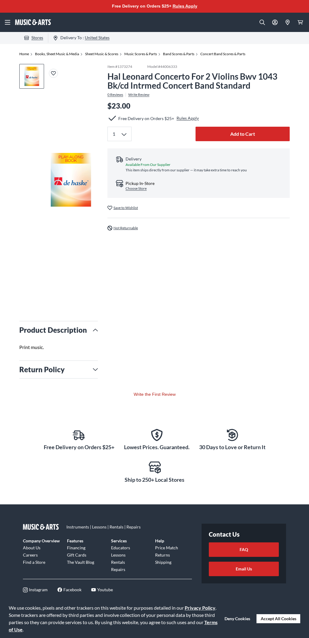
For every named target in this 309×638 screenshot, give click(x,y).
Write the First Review (155, 394)
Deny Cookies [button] (237, 618)
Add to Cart (242, 134)
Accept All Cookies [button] (278, 618)
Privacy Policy (200, 608)
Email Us (244, 568)
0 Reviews (115, 95)
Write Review (138, 95)
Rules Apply (185, 6)
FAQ (244, 549)
